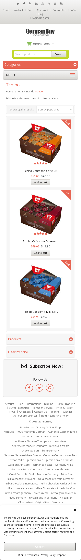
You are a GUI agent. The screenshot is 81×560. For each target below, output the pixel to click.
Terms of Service (43, 408)
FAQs (73, 10)
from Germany (51, 450)
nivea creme (41, 493)
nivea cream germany (18, 493)
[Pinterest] (49, 388)
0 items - (41, 44)
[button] (75, 510)
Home (9, 91)
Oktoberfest (25, 502)
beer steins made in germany (29, 446)
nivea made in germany (43, 497)
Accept (40, 547)
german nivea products (60, 460)
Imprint (61, 555)
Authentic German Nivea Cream (40, 436)
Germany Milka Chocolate (26, 469)
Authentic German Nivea (62, 431)
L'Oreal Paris (15, 474)
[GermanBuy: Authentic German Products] (40, 32)
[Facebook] (29, 388)
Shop (6, 10)
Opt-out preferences (27, 555)
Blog (40, 14)
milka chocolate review (19, 488)
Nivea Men (66, 497)
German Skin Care (19, 464)
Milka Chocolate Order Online (58, 483)
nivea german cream (63, 493)
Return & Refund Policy (55, 415)
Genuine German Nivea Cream (22, 455)
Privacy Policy (47, 555)
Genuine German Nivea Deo (60, 455)
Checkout (42, 10)
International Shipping (40, 404)
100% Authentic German (31, 431)
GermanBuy (45, 421)
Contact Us (59, 10)
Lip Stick (30, 474)
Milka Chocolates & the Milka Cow (55, 488)
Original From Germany (49, 502)
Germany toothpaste (57, 469)
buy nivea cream (59, 446)
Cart (30, 10)
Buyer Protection (19, 408)
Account (9, 404)
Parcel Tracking (66, 404)
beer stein (60, 441)
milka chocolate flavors (21, 479)
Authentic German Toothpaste (33, 441)
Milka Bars (67, 474)
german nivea (35, 460)
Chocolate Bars (30, 450)
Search (59, 54)
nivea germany (18, 497)
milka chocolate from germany (56, 479)
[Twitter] (39, 388)
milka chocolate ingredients (22, 483)
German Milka (15, 460)
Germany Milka (64, 464)
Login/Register (40, 18)
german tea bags (42, 464)
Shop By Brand (24, 91)
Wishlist (18, 10)
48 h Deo (9, 431)
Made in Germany (48, 474)
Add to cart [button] (40, 182)
